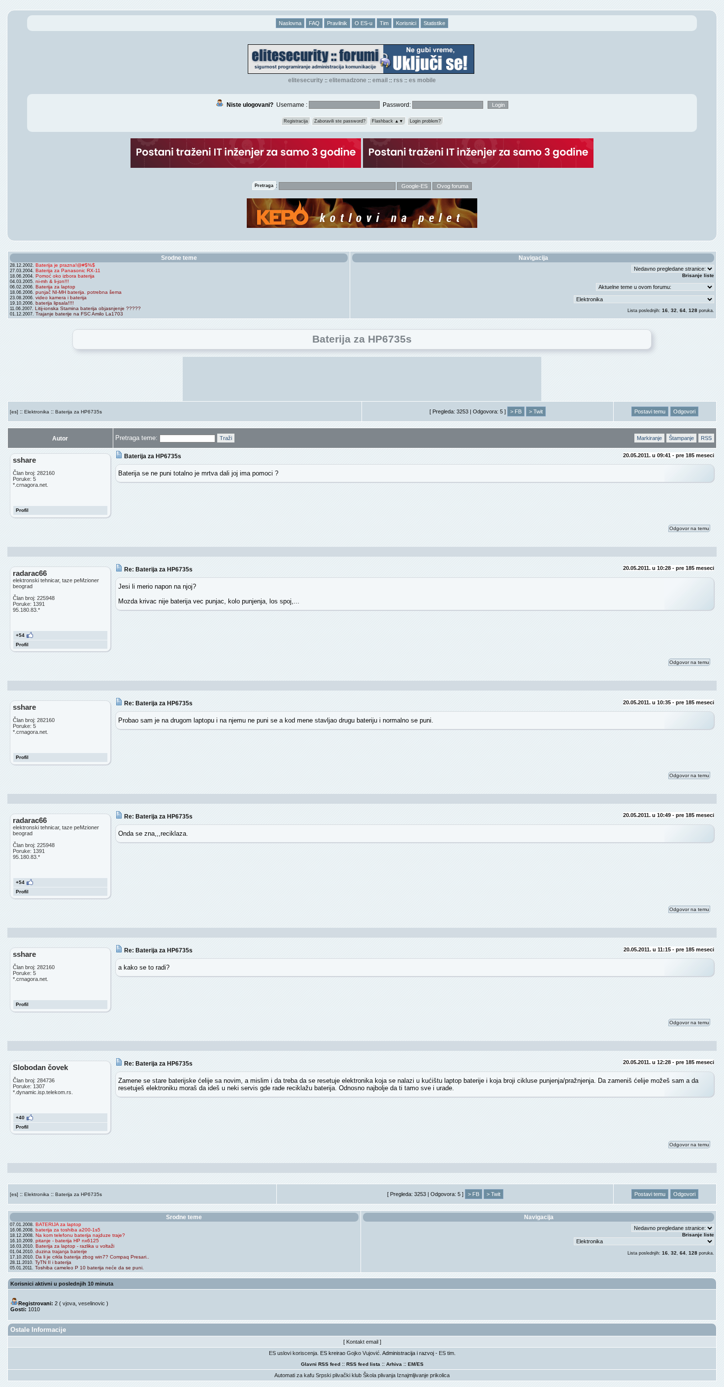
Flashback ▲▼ (387, 121)
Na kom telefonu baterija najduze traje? (80, 1235)
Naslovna (290, 23)
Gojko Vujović (363, 1353)
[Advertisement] (362, 379)
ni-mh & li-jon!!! (52, 281)
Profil (22, 510)
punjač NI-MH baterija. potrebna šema (78, 292)
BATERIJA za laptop (58, 1224)
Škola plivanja (379, 1375)
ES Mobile (422, 80)
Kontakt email (362, 1342)
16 (665, 310)
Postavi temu (649, 411)
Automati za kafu (294, 1375)
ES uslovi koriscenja (293, 1353)
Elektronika (36, 411)
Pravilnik (337, 23)
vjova (69, 1303)
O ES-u (363, 23)
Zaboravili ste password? (339, 121)
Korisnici (406, 23)
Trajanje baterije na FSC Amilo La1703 (79, 313)
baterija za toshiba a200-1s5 (67, 1229)
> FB (516, 411)
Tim (384, 23)
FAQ (314, 23)
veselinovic (91, 1303)
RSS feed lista (363, 1364)
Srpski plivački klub (339, 1375)
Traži (226, 438)
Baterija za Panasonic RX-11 (67, 270)
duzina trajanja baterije (61, 1251)
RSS (398, 80)
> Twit (536, 411)
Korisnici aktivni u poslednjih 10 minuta (61, 1284)
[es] (14, 411)
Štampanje (681, 438)
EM (411, 1364)
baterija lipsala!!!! (54, 303)
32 (674, 310)
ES (420, 1364)
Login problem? (425, 121)
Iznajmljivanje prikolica (423, 1375)
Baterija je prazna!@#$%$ (65, 265)
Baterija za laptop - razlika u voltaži (74, 1246)
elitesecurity (305, 80)
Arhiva (394, 1364)
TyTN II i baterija (53, 1262)
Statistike (434, 23)
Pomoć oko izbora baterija (65, 276)
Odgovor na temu (689, 528)
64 (683, 310)
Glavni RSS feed (320, 1364)
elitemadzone (347, 80)
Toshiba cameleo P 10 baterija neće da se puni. (89, 1267)
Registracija (296, 121)
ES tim (446, 1353)
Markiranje (649, 438)
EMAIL (380, 80)
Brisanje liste (698, 275)
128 (693, 310)
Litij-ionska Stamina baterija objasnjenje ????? (88, 308)
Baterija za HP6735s (78, 411)
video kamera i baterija (61, 297)
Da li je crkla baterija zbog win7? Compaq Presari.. (92, 1257)
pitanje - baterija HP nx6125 (67, 1240)
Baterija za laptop (55, 286)
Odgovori (684, 411)
